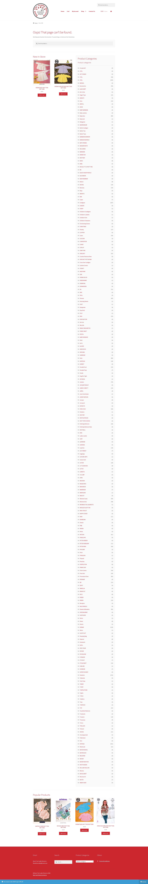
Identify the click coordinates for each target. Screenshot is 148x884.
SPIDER (82, 651)
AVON (81, 107)
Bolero (81, 181)
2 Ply (81, 71)
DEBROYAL (82, 283)
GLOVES (82, 346)
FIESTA (81, 334)
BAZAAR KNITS (84, 146)
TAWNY (82, 684)
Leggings (82, 454)
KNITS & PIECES (84, 418)
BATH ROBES (83, 143)
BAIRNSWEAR (83, 125)
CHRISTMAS (83, 226)
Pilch (81, 552)
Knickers (82, 412)
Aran (81, 101)
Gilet (81, 340)
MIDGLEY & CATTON (85, 507)
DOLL (81, 295)
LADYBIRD (82, 442)
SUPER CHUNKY (84, 672)
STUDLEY (82, 660)
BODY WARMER (84, 179)
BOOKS (82, 184)
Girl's (81, 343)
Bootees (82, 187)
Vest (81, 741)
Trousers (82, 717)
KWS (81, 433)
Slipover (82, 639)
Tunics (81, 723)
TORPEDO (82, 705)
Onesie (81, 522)
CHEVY (81, 208)
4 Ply (81, 80)
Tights (81, 693)
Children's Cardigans (85, 211)
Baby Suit (82, 119)
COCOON (82, 238)
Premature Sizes (84, 576)
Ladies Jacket (83, 436)
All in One (82, 92)
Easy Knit (82, 310)
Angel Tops (83, 95)
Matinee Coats (83, 498)
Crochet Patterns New (85, 256)
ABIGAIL (82, 83)
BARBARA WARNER (85, 137)
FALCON (82, 325)
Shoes (81, 621)
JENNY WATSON (84, 397)
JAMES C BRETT (84, 388)
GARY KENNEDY (84, 337)
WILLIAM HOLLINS (84, 768)
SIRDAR (82, 627)
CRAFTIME (82, 250)
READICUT (82, 591)
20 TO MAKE (83, 74)
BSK (81, 196)
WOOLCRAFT (83, 773)
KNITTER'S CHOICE (85, 421)
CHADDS (82, 205)
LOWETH (82, 472)
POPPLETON (83, 564)
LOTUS (81, 468)
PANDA (81, 528)
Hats (81, 358)
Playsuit (82, 558)
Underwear (82, 738)
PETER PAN (83, 546)
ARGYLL (82, 104)
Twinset (82, 729)
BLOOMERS (83, 176)
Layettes (82, 448)
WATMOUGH (83, 753)
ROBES (81, 597)
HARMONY (82, 355)
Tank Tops (82, 681)
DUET (81, 304)
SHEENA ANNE (83, 612)
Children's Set (83, 217)
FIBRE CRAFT (83, 331)
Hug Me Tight (83, 376)
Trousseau (82, 720)
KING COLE (83, 409)
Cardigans (82, 202)
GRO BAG (82, 352)
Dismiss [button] (144, 881)
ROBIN (81, 600)
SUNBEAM (82, 669)
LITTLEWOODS (84, 466)
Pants (81, 531)
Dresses (82, 298)
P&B (81, 525)
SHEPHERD (83, 615)
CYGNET (82, 268)
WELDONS (82, 756)
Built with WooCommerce (40, 875)
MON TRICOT (83, 510)
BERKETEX (83, 155)
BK (80, 170)
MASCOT (82, 495)
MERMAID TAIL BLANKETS (87, 504)
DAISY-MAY (82, 271)
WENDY (82, 759)
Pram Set (82, 573)
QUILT (81, 585)
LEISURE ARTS (83, 457)
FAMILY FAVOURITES (85, 328)
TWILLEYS (82, 726)
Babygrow (82, 122)
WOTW (81, 780)
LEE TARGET (83, 451)
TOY (81, 708)
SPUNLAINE (83, 654)
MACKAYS (82, 480)
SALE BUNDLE (83, 606)
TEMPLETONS (83, 690)
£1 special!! (83, 68)
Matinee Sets (83, 501)
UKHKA (82, 732)
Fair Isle (82, 322)
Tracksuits (82, 714)
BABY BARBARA (84, 110)
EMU (81, 316)
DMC (81, 292)
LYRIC (81, 477)
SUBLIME (82, 666)
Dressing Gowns (84, 301)
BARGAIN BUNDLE (84, 140)
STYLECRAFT (83, 663)
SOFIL (81, 645)
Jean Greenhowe (84, 394)
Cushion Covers (84, 265)
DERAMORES (83, 286)
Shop (82, 11)
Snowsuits (82, 642)
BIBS (81, 164)
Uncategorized (84, 735)
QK (80, 582)
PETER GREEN (83, 540)
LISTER (82, 463)
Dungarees (82, 307)
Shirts (81, 618)
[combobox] (85, 861)
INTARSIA (82, 379)
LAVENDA (82, 445)
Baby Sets (82, 116)
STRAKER (82, 657)
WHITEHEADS (83, 765)
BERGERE (82, 152)
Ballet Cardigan (84, 128)
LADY (81, 439)
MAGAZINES (83, 484)
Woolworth (83, 776)
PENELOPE (83, 537)
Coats (81, 235)
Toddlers (82, 699)
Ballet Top (82, 131)
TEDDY (81, 687)
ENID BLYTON (83, 319)
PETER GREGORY (84, 543)
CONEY (81, 244)
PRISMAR (82, 579)
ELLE (81, 313)
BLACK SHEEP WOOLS (85, 172)
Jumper (82, 400)
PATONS (82, 534)
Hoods (81, 373)
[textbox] (85, 861)
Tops (81, 702)
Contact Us (92, 11)
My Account (75, 11)
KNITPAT (82, 415)
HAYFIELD (82, 361)
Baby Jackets (83, 113)
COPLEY (82, 247)
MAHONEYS (83, 486)
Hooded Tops (83, 370)
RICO (81, 594)
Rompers (82, 603)
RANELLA (82, 588)
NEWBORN (83, 519)
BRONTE (82, 193)
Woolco (82, 771)
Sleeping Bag (83, 636)
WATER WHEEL (84, 750)
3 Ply (81, 77)
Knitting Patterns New (86, 427)
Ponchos (82, 561)
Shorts (81, 624)
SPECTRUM (83, 648)
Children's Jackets (84, 214)
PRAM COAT (83, 567)
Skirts (81, 630)
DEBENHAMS (83, 280)
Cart (68, 11)
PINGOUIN (82, 555)
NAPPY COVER (83, 513)
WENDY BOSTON (84, 762)
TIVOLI (81, 696)
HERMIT (82, 364)
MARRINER (83, 489)
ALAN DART (83, 89)
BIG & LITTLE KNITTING (86, 167)
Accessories (83, 86)
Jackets (82, 382)
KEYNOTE (82, 406)
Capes (81, 199)
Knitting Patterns (84, 424)
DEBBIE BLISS (83, 277)
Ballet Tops (83, 134)
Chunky (82, 229)
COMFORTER (83, 241)
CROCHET (82, 253)
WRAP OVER (83, 782)
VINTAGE (82, 744)
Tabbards (82, 678)
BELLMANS (83, 149)
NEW (81, 516)
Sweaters (82, 675)
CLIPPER (82, 232)
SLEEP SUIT (83, 633)
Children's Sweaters (85, 220)
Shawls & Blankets (84, 609)
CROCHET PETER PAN (85, 259)
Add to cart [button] (42, 95)
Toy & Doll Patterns (85, 711)
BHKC (81, 161)
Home (62, 11)
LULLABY (82, 475)
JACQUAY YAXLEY (84, 385)
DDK (81, 274)
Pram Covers (83, 570)
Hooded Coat (83, 367)
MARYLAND (83, 492)
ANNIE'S (82, 98)
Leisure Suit (83, 460)
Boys (81, 190)
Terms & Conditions (104, 861)
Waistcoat (82, 747)
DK (80, 289)
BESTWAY (82, 158)
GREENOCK (83, 349)
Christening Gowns (85, 223)
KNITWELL (82, 430)
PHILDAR (82, 549)
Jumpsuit (82, 403)
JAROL (81, 391)
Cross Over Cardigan (85, 262)
